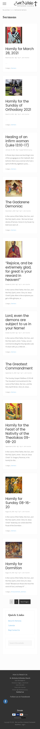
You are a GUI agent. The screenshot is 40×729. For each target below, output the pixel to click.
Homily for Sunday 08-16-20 (18, 502)
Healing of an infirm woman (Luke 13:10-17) (17, 141)
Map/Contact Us (14, 630)
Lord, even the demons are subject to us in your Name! (18, 322)
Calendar (11, 625)
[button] (4, 3)
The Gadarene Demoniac (17, 204)
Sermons (13, 68)
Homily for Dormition (13, 566)
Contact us (20, 692)
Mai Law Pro (18, 722)
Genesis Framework (29, 722)
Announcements (15, 592)
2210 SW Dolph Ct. (20, 680)
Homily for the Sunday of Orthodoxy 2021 (18, 105)
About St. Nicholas (14, 621)
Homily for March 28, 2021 (19, 50)
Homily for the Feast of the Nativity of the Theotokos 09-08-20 (17, 433)
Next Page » (25, 602)
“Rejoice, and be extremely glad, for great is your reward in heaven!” (18, 271)
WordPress (18, 724)
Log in (23, 724)
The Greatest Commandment (19, 366)
